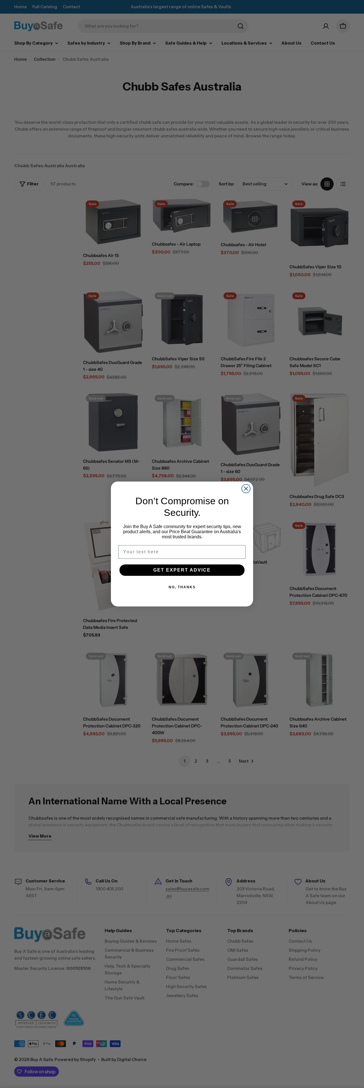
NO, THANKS (182, 587)
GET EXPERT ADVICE (182, 570)
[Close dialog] (246, 488)
